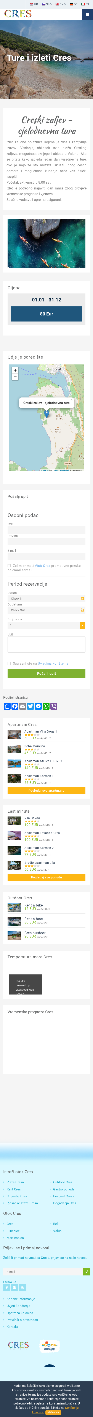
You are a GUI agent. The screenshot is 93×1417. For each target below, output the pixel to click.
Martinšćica (15, 1238)
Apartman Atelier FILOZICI (43, 761)
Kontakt (12, 1327)
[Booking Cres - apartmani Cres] (24, 14)
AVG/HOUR (37, 909)
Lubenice (13, 1231)
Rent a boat (33, 919)
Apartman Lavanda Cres (42, 833)
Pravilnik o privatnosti (22, 1320)
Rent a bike (33, 905)
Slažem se (53, 1412)
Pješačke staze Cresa (22, 1203)
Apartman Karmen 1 (39, 776)
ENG (62, 4)
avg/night (37, 738)
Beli (56, 1224)
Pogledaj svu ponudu (46, 877)
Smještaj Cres (17, 1196)
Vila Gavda (32, 818)
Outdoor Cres (62, 1182)
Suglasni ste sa (40, 663)
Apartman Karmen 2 (39, 848)
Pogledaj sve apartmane (47, 790)
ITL (87, 4)
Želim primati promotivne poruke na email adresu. (44, 568)
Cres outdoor (35, 933)
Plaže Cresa (15, 1182)
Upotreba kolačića (20, 1313)
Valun (57, 1231)
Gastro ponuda (63, 1189)
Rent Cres (14, 1189)
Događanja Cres (64, 1203)
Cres (10, 1224)
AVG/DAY (36, 922)
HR (35, 4)
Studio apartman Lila (39, 862)
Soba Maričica (34, 746)
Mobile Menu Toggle (87, 14)
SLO (48, 4)
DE (75, 4)
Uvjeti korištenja (18, 1306)
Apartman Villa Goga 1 (40, 731)
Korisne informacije (21, 1299)
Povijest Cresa (63, 1196)
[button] (46, 673)
